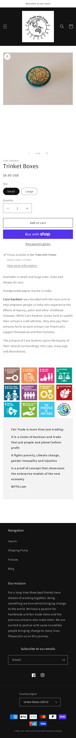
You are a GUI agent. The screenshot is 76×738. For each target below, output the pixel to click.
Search (12, 541)
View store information (22, 265)
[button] (5, 26)
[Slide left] (29, 153)
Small (11, 191)
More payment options (38, 243)
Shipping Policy (18, 550)
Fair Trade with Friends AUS (32, 731)
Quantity (8, 200)
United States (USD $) (36, 702)
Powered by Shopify (53, 731)
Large (29, 191)
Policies (13, 559)
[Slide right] (47, 153)
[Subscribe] (63, 660)
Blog (11, 568)
